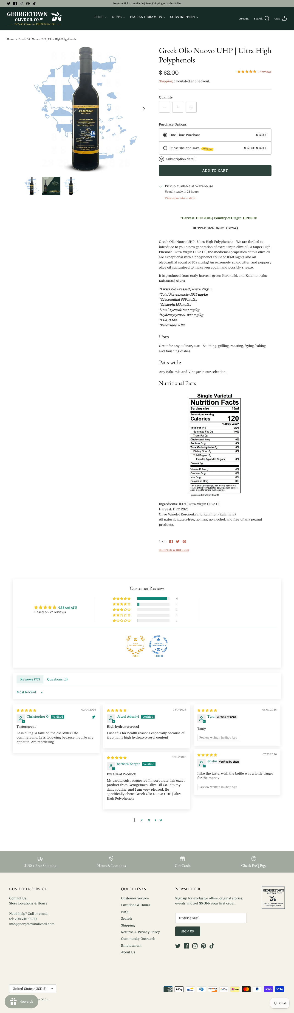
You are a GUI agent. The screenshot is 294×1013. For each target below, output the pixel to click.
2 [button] (142, 820)
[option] (86, 109)
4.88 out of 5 (67, 607)
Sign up (187, 931)
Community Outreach (138, 938)
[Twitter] (8, 3)
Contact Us (17, 898)
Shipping (166, 81)
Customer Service (135, 898)
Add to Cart (215, 170)
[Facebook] (15, 3)
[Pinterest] (28, 3)
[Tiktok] (34, 3)
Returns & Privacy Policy (140, 932)
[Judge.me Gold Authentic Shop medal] (135, 644)
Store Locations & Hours (28, 903)
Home (10, 39)
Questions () (57, 679)
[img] (26, 710)
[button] (122, 599)
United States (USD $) (29, 989)
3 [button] (149, 820)
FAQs (125, 912)
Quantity (166, 97)
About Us (128, 952)
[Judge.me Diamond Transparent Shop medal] (158, 644)
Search (126, 918)
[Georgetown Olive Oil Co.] (34, 19)
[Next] (144, 109)
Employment (131, 945)
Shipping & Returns (174, 550)
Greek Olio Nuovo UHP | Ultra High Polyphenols (47, 39)
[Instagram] (21, 3)
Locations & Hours (135, 905)
